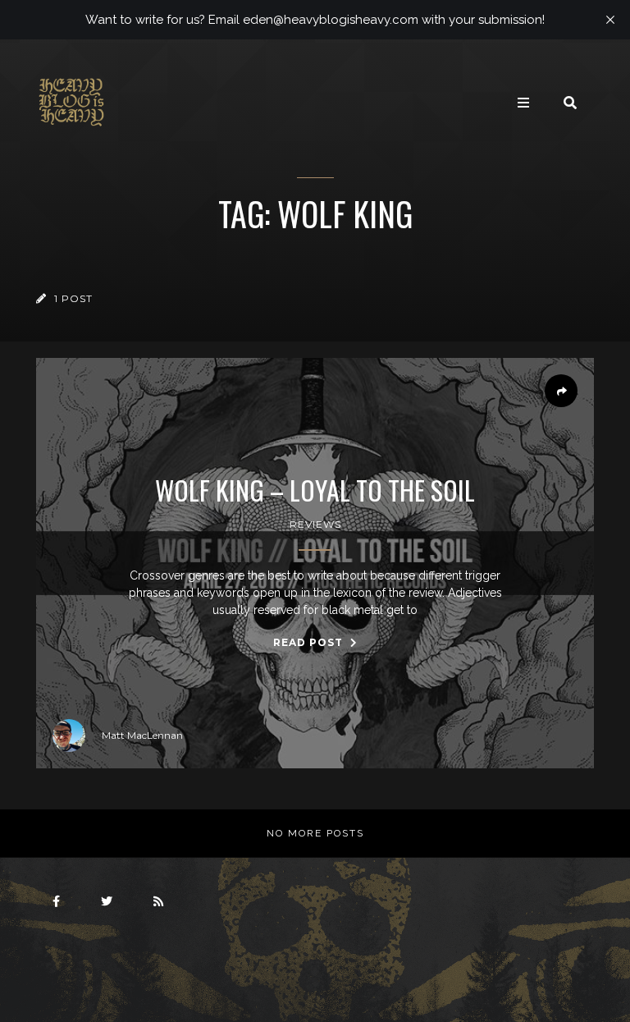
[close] (610, 20)
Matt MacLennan (142, 735)
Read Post (309, 642)
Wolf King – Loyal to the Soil (315, 490)
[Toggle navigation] (523, 102)
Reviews (315, 524)
